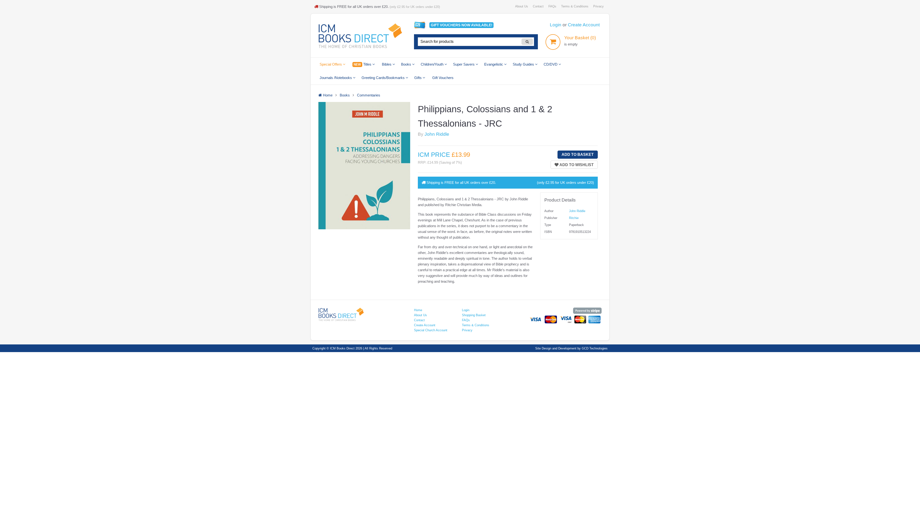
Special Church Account (430, 330)
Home (418, 310)
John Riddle (437, 134)
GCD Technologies (595, 348)
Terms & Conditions (574, 6)
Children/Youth (432, 64)
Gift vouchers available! (461, 25)
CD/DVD (551, 64)
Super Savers (464, 64)
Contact (538, 6)
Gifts (418, 78)
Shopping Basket (474, 315)
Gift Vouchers (443, 78)
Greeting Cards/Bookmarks (384, 78)
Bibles (387, 64)
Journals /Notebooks (336, 78)
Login (555, 24)
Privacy (598, 6)
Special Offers (331, 64)
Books (406, 64)
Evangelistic (494, 64)
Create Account (584, 24)
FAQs (552, 6)
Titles (363, 64)
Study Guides (524, 64)
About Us (521, 6)
